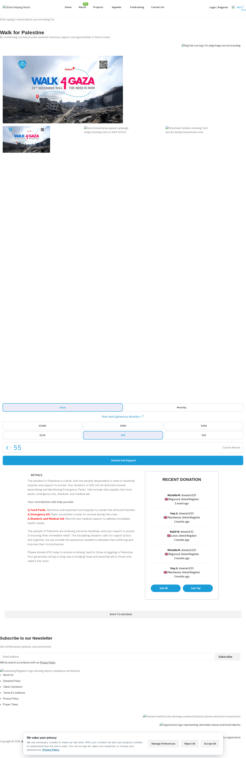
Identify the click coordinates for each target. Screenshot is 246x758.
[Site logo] (16, 7)
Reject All (189, 743)
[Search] (200, 7)
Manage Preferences (163, 743)
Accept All (210, 743)
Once (63, 407)
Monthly (181, 407)
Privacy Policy (51, 749)
